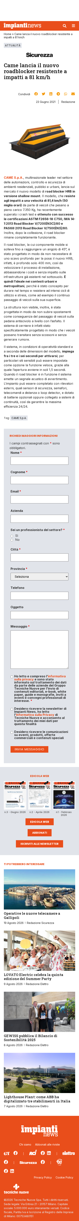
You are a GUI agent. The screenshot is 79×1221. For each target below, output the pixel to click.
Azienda (17, 510)
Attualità (13, 45)
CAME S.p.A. (19, 418)
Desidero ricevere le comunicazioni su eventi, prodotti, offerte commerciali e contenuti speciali (41, 734)
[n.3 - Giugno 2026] (15, 796)
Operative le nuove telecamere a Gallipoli (32, 915)
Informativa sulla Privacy (35, 715)
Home (7, 34)
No (17, 539)
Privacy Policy (43, 1177)
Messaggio (20, 626)
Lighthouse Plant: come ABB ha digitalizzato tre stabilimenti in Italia (37, 1099)
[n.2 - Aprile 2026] (39, 796)
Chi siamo (25, 1144)
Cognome (19, 472)
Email (16, 491)
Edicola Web (39, 822)
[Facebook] (15, 1153)
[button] (64, 26)
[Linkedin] (49, 1153)
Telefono (17, 587)
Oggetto (17, 607)
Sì (16, 535)
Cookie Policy (64, 1177)
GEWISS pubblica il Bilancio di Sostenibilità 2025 (30, 1037)
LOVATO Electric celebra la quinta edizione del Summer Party (33, 976)
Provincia (19, 568)
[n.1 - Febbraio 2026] (64, 796)
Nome (16, 452)
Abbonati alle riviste (47, 1144)
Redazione (68, 101)
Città (16, 549)
